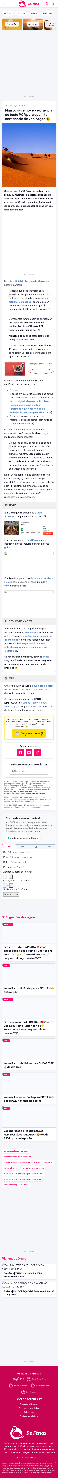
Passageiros (9, 867)
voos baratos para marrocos (17, 1185)
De (4, 852)
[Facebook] (20, 752)
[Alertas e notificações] (47, 4)
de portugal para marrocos (16, 1151)
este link (32, 706)
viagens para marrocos (33, 1168)
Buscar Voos (11, 894)
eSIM (11, 678)
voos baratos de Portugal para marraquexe (23, 1173)
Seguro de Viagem (20, 621)
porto (37, 1162)
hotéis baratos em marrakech (17, 1156)
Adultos (7, 871)
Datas (6, 862)
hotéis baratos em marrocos (17, 1162)
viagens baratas (11, 1168)
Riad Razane (34, 540)
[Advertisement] (29, 62)
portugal (48, 1162)
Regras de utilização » (29, 1404)
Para (5, 857)
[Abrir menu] (5, 4)
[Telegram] (29, 752)
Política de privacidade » (29, 1408)
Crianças (8, 880)
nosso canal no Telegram (35, 794)
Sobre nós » (29, 1412)
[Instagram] (37, 752)
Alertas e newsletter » (29, 1416)
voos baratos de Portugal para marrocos (22, 1179)
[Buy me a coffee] (53, 4)
